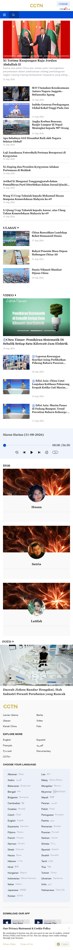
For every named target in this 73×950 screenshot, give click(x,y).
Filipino (16, 832)
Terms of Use (26, 944)
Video (39, 720)
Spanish (50, 849)
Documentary (43, 750)
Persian (49, 803)
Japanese (17, 889)
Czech (14, 814)
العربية (39, 745)
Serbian (49, 837)
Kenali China (10, 726)
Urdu (46, 884)
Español (40, 739)
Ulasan (6, 720)
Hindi (13, 866)
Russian (50, 832)
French (16, 837)
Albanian (16, 774)
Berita (39, 714)
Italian (15, 884)
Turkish (49, 872)
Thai (46, 866)
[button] (23, 330)
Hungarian (17, 872)
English (7, 739)
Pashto (47, 820)
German (16, 843)
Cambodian (16, 803)
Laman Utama (10, 714)
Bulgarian (18, 797)
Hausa (14, 855)
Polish (48, 808)
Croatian (16, 808)
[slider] (4, 445)
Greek (16, 849)
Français (7, 745)
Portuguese (52, 814)
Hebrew (15, 861)
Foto (38, 726)
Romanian (51, 826)
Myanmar (53, 791)
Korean (15, 895)
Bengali (14, 791)
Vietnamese (53, 889)
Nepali (47, 797)
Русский (7, 750)
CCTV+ (7, 756)
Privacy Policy (9, 944)
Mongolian (51, 785)
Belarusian (19, 785)
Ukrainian (52, 878)
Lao (45, 774)
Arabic (15, 780)
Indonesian (22, 878)
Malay (52, 780)
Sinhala (48, 843)
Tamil (47, 861)
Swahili (50, 855)
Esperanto (18, 826)
